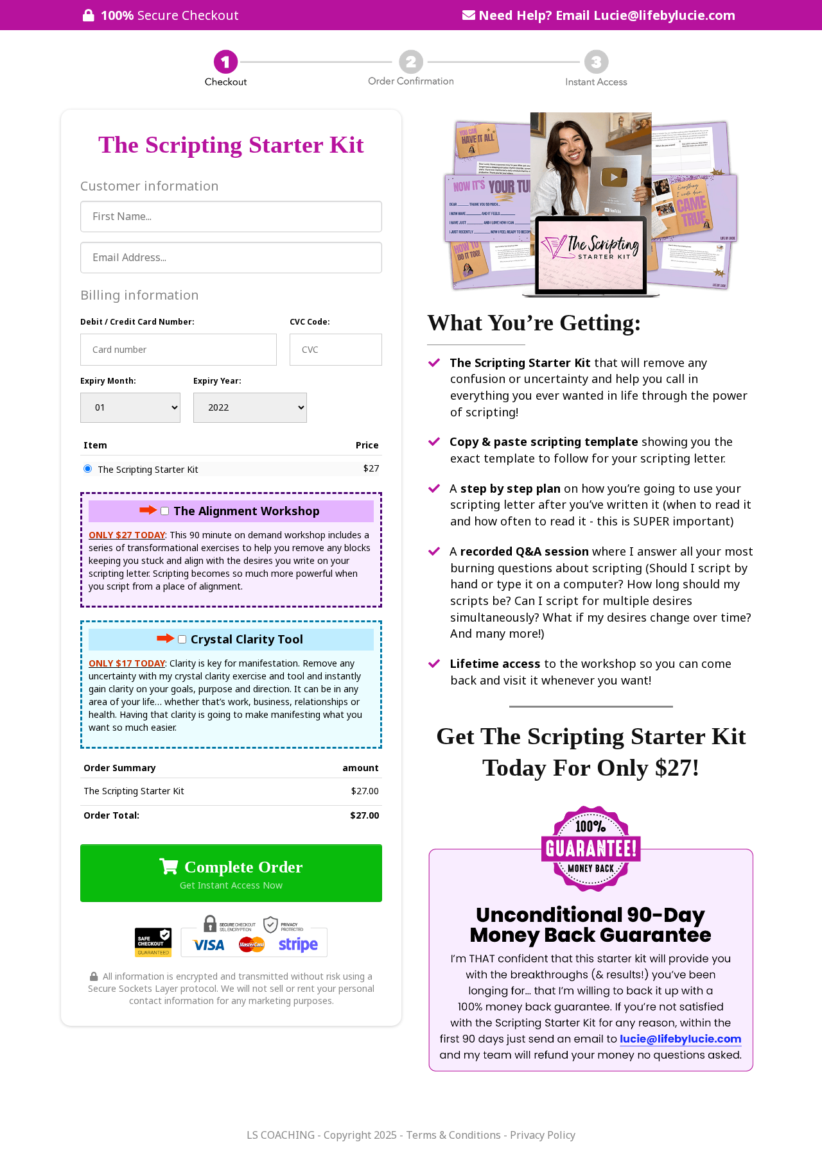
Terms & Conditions (453, 1135)
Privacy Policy (541, 1135)
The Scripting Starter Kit (148, 469)
